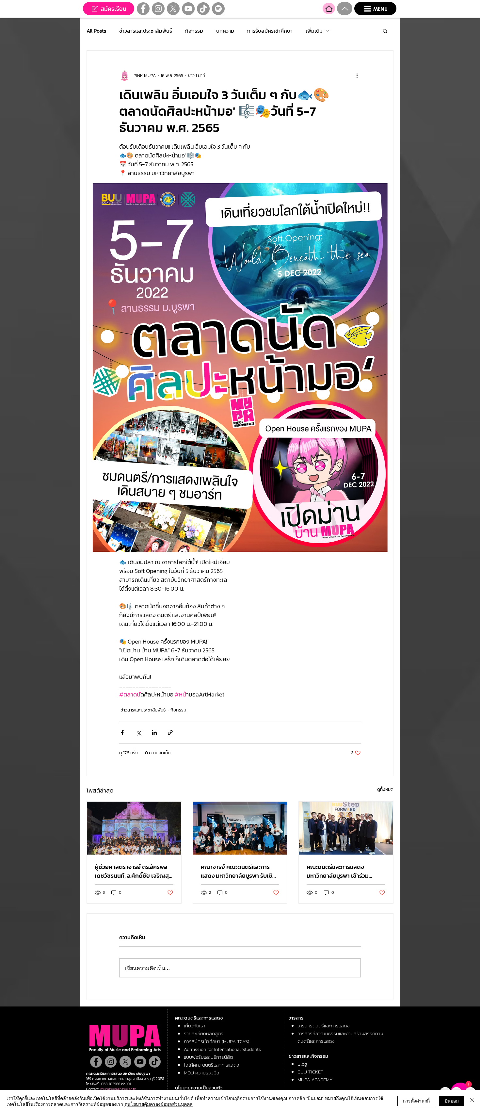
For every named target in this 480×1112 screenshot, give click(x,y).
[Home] (329, 8)
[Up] (344, 8)
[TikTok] (203, 8)
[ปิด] (472, 1101)
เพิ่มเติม (314, 30)
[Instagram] (158, 8)
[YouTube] (188, 8)
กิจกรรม (194, 30)
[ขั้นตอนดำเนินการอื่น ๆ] (357, 75)
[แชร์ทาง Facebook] (122, 732)
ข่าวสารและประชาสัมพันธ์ (145, 30)
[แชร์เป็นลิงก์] (170, 732)
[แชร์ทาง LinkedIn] (154, 732)
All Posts (96, 30)
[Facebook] (143, 8)
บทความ (225, 30)
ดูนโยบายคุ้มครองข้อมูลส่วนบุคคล (158, 1104)
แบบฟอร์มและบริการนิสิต (208, 1057)
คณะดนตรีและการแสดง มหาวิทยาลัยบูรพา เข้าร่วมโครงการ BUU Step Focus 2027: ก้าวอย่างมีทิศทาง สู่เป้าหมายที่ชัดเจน (341, 871)
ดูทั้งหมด (385, 789)
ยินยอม (452, 1100)
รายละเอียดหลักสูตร (203, 1033)
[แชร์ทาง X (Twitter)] (138, 732)
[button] (375, 8)
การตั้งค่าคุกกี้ (416, 1100)
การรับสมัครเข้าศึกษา (270, 30)
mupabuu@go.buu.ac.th (118, 1089)
